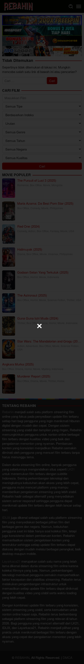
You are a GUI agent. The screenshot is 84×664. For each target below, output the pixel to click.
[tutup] (39, 326)
